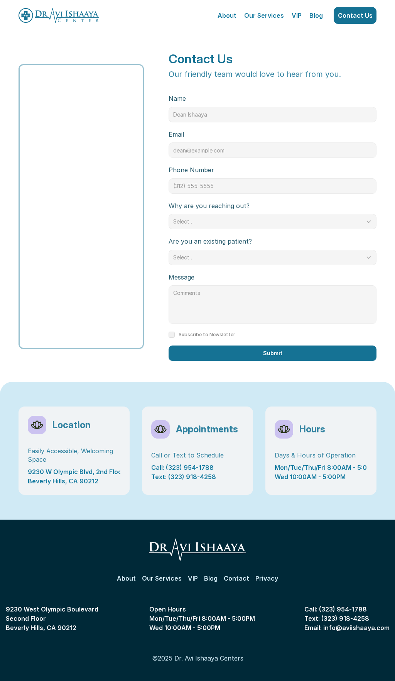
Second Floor (26, 618)
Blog (316, 15)
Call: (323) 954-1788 (182, 467)
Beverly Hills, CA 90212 (41, 628)
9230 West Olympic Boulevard (53, 609)
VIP (297, 15)
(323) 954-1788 (343, 609)
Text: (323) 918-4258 (183, 477)
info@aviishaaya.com (356, 628)
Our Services (264, 15)
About (227, 15)
